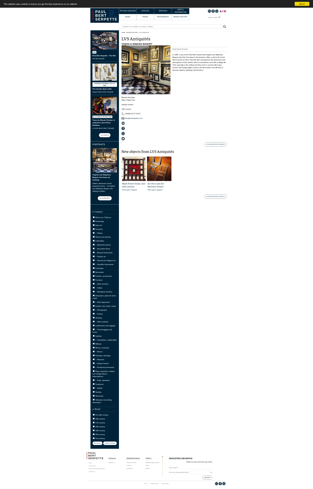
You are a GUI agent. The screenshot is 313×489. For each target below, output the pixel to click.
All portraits (105, 198)
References (163, 17)
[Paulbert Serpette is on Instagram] (216, 11)
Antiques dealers (131, 462)
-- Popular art (100, 257)
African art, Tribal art (103, 217)
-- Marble (98, 388)
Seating (98, 392)
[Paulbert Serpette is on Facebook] (213, 11)
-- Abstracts (99, 359)
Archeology (99, 221)
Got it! (302, 3)
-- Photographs (101, 310)
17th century (100, 423)
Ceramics (99, 229)
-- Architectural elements (104, 367)
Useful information (181, 11)
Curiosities (99, 268)
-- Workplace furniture (103, 292)
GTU (145, 483)
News (127, 17)
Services (163, 11)
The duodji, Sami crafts (102, 89)
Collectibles (99, 241)
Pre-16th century (101, 415)
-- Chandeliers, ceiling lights (106, 340)
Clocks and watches (103, 237)
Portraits (129, 465)
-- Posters (99, 314)
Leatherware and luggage (105, 326)
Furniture (98, 280)
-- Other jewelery (101, 322)
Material (147, 468)
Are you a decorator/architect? (179, 472)
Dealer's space (213, 17)
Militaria (98, 344)
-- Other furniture (101, 284)
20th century (100, 434)
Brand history (180, 17)
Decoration (99, 272)
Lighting (98, 336)
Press (145, 17)
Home (123, 32)
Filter (98, 443)
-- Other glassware (102, 302)
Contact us (92, 471)
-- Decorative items (102, 249)
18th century (100, 427)
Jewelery (98, 318)
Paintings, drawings (102, 356)
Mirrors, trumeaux (102, 348)
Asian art (98, 225)
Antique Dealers (132, 32)
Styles (147, 465)
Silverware (99, 396)
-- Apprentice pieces (103, 245)
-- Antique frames (102, 363)
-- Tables (98, 288)
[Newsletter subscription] (209, 11)
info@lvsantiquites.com (133, 118)
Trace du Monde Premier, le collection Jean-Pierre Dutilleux (103, 122)
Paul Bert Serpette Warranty (97, 468)
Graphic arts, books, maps (105, 306)
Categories (111, 462)
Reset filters (110, 443)
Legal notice (165, 483)
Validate (207, 477)
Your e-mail (173, 468)
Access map (92, 466)
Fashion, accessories (103, 276)
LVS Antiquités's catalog (215, 144)
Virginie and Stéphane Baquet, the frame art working (101, 177)
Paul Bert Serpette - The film (104, 56)
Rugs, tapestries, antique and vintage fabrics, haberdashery (103, 373)
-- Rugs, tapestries (102, 380)
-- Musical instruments (103, 253)
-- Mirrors (99, 352)
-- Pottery (99, 233)
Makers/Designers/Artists (152, 462)
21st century (100, 438)
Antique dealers (128, 11)
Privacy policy (154, 483)
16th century (100, 419)
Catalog (145, 11)
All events (105, 135)
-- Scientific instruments (104, 264)
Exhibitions (130, 468)
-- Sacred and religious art (105, 260)
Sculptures (99, 384)
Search (226, 27)
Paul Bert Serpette (106, 15)
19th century (100, 431)
